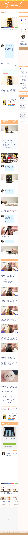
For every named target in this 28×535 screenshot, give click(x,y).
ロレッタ (21, 122)
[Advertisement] (9, 37)
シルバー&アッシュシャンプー (22, 107)
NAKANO (23, 98)
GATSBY (25, 97)
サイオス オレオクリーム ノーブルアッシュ (9, 408)
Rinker (11, 102)
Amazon (10, 104)
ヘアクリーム (21, 115)
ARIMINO (21, 97)
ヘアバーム (24, 115)
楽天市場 (13, 104)
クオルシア (21, 105)
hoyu (20, 98)
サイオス (21, 106)
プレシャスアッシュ (14, 357)
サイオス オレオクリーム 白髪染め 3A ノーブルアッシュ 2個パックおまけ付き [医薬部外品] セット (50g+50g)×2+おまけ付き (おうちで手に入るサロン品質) (12, 100)
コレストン (24, 105)
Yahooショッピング (11, 105)
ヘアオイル (24, 114)
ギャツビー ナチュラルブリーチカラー (23, 104)
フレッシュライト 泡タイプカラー (23, 113)
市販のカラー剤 (2, 12)
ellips (23, 97)
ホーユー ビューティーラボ (22, 116)
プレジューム (21, 114)
